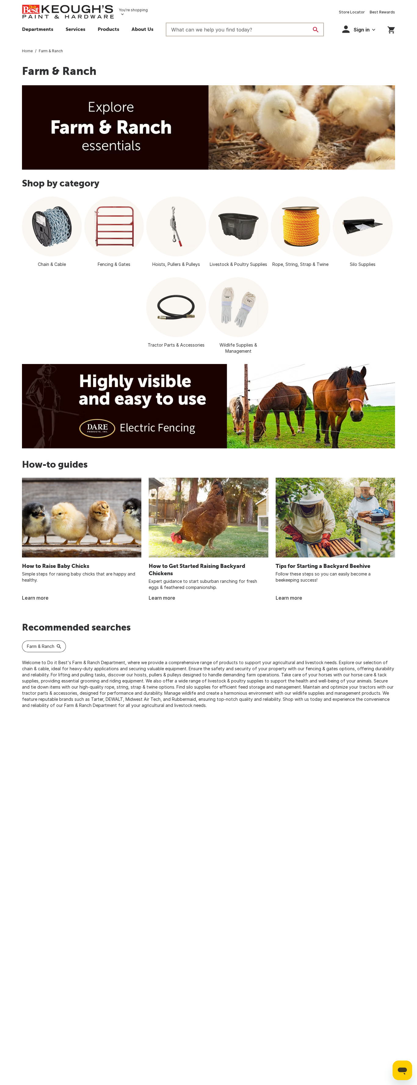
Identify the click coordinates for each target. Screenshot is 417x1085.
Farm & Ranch (40, 646)
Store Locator (352, 12)
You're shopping (133, 10)
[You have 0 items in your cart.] (391, 29)
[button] (75, 30)
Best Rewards (382, 12)
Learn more (35, 598)
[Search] (315, 29)
